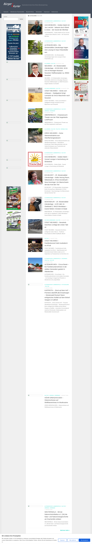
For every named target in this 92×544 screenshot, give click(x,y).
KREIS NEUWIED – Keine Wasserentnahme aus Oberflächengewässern (54, 135)
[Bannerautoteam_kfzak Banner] (13, 230)
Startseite (6, 11)
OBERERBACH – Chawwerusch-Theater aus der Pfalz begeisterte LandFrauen (56, 117)
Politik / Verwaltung (62, 129)
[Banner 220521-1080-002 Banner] (13, 168)
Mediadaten (39, 11)
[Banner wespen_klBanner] (13, 62)
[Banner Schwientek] (13, 59)
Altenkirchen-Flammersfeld (17, 11)
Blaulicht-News (30, 11)
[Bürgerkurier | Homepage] (12, 5)
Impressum (47, 11)
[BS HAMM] (81, 36)
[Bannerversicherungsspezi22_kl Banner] (13, 100)
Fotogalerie (65, 284)
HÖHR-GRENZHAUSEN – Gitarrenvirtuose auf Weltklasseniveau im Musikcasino (56, 400)
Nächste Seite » (65, 530)
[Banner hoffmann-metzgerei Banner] (13, 209)
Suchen (5, 16)
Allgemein (47, 63)
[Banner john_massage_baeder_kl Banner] (13, 160)
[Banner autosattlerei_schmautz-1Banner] (13, 122)
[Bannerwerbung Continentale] (81, 58)
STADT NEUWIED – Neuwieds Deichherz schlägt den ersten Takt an (56, 225)
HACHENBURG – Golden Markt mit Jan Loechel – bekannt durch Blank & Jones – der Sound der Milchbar (57, 27)
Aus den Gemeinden (50, 88)
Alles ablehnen (72, 540)
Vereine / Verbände (50, 110)
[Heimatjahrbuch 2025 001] (81, 79)
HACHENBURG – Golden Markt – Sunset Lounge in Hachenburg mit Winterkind (56, 159)
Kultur (64, 21)
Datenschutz (55, 11)
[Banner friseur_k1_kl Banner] (13, 79)
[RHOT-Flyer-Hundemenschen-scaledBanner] (81, 101)
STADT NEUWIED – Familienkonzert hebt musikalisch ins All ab (56, 243)
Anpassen (62, 540)
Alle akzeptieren (84, 540)
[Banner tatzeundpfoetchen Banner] (13, 140)
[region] (46, 539)
